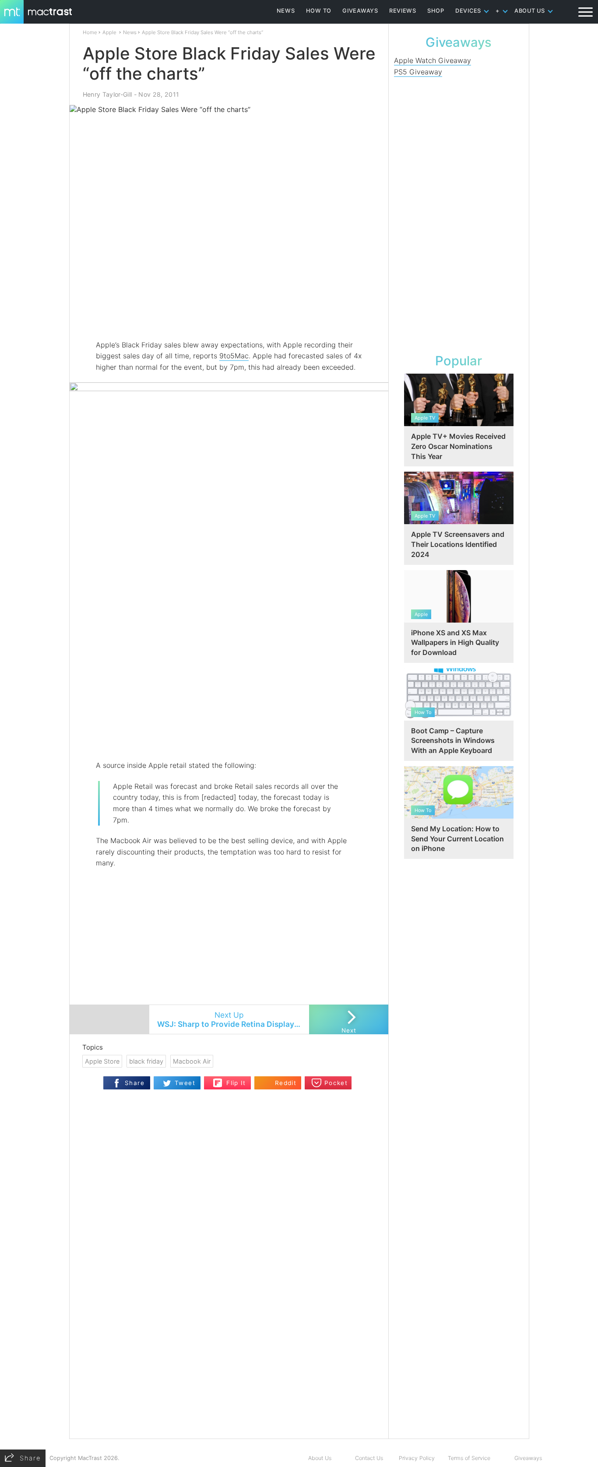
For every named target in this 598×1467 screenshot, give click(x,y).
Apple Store (102, 1061)
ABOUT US (529, 10)
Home (90, 32)
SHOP (435, 10)
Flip (217, 1080)
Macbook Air (192, 1061)
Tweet (185, 1082)
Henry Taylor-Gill (107, 94)
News (130, 32)
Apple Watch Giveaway (432, 60)
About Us (319, 1458)
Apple (109, 32)
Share (134, 1082)
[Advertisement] (229, 313)
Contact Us (369, 1458)
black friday (146, 1061)
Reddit (285, 1082)
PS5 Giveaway (418, 71)
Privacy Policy (417, 1458)
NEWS (286, 10)
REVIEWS (402, 10)
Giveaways (528, 1458)
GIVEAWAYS (360, 10)
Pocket (336, 1082)
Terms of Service (469, 1458)
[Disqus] (229, 1325)
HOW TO (318, 10)
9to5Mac (234, 355)
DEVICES (468, 10)
